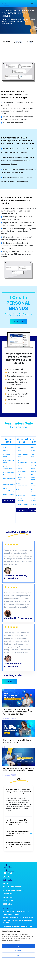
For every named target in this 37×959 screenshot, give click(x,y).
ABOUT (5, 883)
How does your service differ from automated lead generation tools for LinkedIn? (18, 822)
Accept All (18, 946)
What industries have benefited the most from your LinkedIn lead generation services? (18, 845)
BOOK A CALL (18, 322)
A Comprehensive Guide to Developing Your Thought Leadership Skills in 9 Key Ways (18, 920)
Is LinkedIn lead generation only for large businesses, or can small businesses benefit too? (18, 792)
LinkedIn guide (9, 894)
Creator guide (8, 897)
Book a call (8, 501)
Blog (10, 682)
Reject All (18, 955)
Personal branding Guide (13, 890)
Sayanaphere (8, 901)
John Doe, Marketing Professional (15, 577)
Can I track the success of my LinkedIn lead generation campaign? (17, 833)
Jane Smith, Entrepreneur (18, 618)
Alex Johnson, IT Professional (13, 665)
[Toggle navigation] (32, 3)
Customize (18, 951)
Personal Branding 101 (12, 887)
